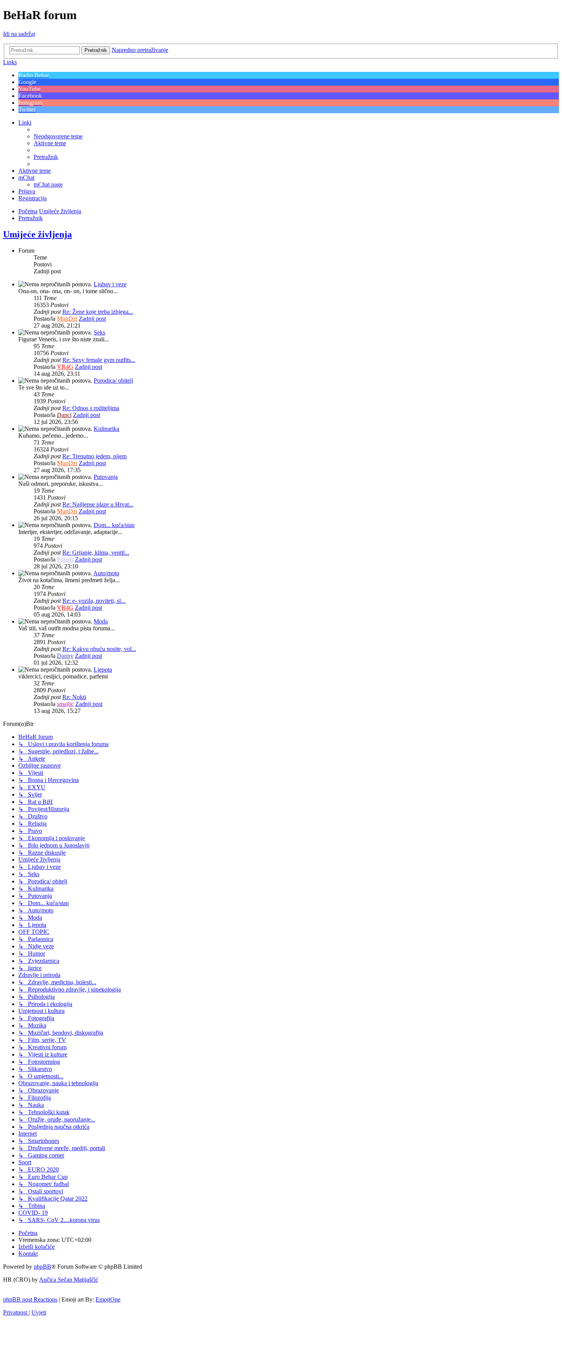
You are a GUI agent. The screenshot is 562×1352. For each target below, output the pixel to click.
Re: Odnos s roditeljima (90, 408)
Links (10, 62)
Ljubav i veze (110, 284)
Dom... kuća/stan (114, 525)
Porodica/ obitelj (113, 380)
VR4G (65, 367)
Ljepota (103, 669)
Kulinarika (106, 428)
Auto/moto (106, 573)
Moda (101, 621)
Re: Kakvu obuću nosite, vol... (99, 649)
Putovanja (106, 477)
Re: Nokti (74, 697)
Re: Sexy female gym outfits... (98, 360)
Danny (65, 655)
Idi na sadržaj (19, 34)
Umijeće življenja (37, 234)
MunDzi (67, 318)
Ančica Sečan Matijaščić (68, 1279)
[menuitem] (58, 136)
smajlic (65, 704)
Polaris (65, 559)
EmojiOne (108, 1299)
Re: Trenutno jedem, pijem (94, 456)
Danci (64, 415)
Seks (99, 332)
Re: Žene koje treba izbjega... (97, 311)
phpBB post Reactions (30, 1299)
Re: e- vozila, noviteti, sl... (93, 600)
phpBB (42, 1266)
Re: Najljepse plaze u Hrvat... (97, 504)
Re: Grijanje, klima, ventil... (95, 552)
